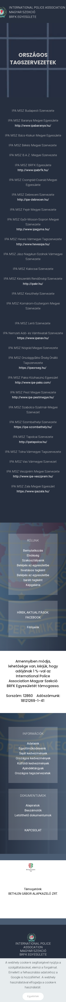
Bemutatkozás (33, 550)
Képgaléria (33, 585)
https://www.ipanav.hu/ (33, 338)
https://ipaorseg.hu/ (33, 368)
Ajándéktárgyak (33, 768)
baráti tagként (33, 580)
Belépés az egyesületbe (33, 565)
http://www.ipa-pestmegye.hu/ (33, 397)
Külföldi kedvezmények (33, 763)
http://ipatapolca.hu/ (33, 442)
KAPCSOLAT (33, 830)
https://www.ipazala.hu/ (33, 491)
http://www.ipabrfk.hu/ (33, 170)
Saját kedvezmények (33, 753)
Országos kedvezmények (33, 758)
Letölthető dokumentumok (33, 815)
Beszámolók (33, 810)
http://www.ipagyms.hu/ (33, 229)
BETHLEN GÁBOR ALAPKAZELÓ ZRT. (33, 893)
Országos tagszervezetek (33, 773)
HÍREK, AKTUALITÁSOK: (33, 612)
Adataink (33, 743)
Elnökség (33, 555)
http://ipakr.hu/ (33, 284)
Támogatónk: (33, 889)
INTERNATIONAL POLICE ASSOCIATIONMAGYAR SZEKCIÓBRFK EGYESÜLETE (37, 12)
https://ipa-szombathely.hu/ (33, 427)
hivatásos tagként (33, 570)
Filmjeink (33, 627)
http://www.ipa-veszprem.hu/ (33, 476)
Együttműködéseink (33, 748)
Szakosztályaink (33, 560)
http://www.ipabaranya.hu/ (33, 125)
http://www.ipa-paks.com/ (33, 382)
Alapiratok (33, 805)
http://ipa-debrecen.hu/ (33, 199)
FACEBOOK (33, 617)
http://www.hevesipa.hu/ (33, 244)
